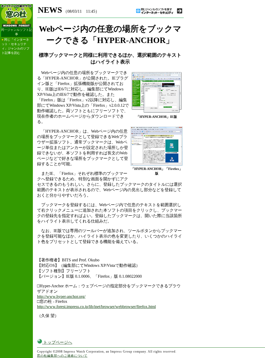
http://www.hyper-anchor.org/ (61, 296)
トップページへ (57, 342)
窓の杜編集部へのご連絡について (62, 355)
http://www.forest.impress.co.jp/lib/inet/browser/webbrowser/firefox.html (96, 306)
